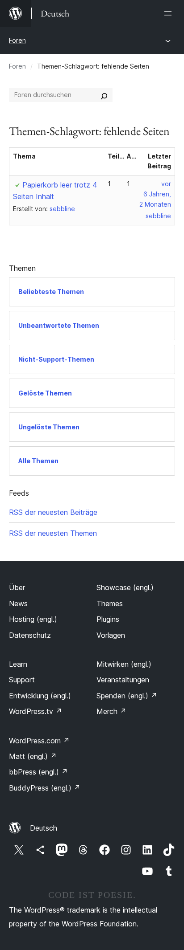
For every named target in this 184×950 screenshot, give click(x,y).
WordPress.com (39, 740)
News (18, 603)
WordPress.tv (35, 711)
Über (17, 587)
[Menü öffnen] (169, 13)
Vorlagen (110, 635)
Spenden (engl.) (126, 695)
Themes (109, 603)
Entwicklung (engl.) (40, 695)
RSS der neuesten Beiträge (53, 512)
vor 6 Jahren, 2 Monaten (155, 194)
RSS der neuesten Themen (53, 533)
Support (22, 679)
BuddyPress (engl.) (44, 787)
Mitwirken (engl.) (123, 664)
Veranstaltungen (122, 679)
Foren (17, 40)
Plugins (107, 619)
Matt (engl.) (33, 756)
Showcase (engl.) (125, 587)
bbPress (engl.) (38, 771)
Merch (111, 711)
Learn (18, 664)
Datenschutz (30, 635)
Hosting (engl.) (33, 619)
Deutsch (43, 828)
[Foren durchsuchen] (104, 95)
